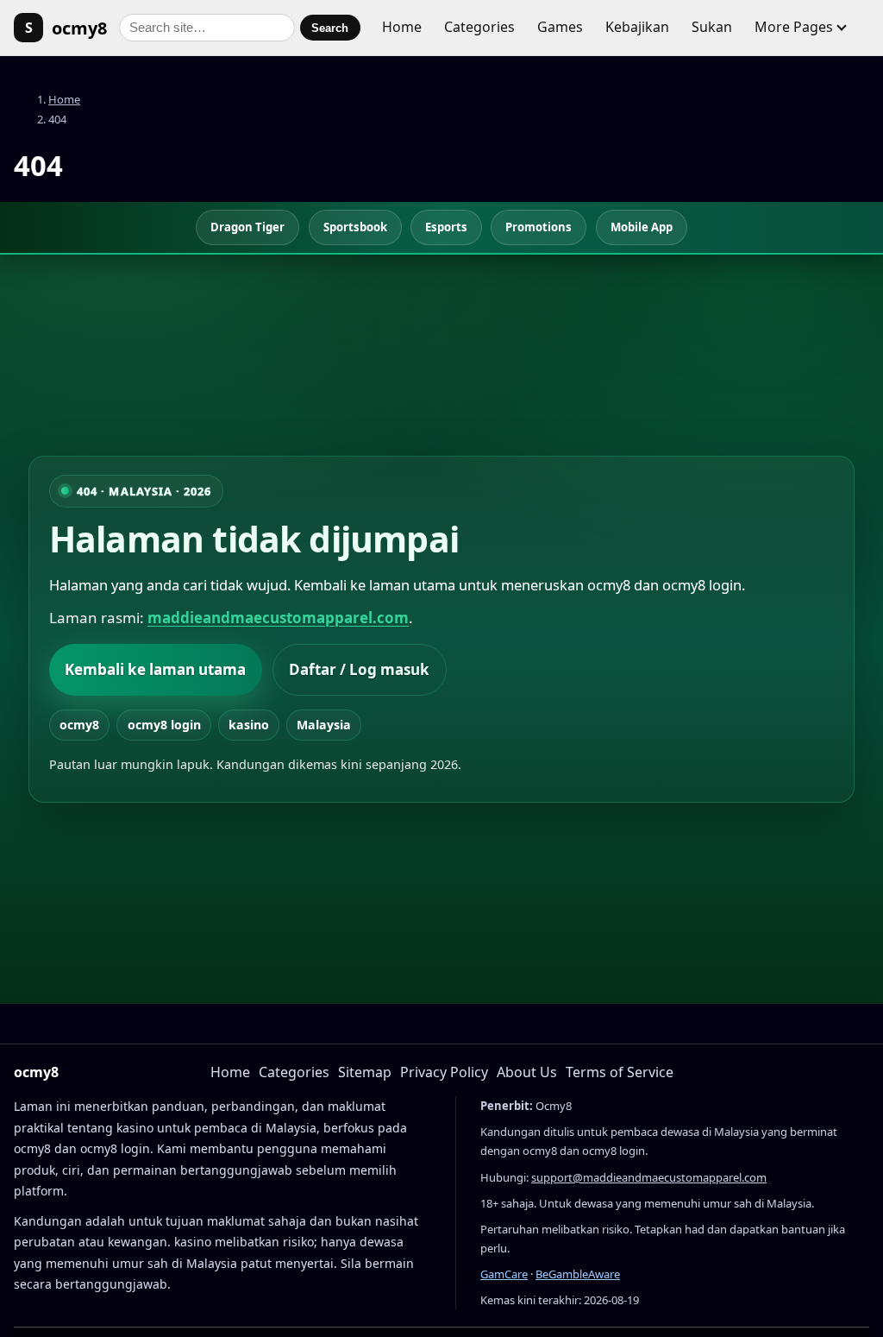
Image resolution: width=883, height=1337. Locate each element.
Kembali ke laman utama (155, 669)
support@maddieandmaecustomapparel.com (649, 1177)
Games (560, 26)
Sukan (712, 26)
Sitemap (364, 1072)
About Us (527, 1072)
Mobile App (642, 227)
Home (402, 26)
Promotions (538, 227)
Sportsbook (355, 227)
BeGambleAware (577, 1274)
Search (329, 28)
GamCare (504, 1274)
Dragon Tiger (247, 227)
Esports (446, 227)
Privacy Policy (444, 1072)
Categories (479, 26)
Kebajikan (637, 26)
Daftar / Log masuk (359, 669)
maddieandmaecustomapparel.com (278, 618)
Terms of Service (619, 1072)
